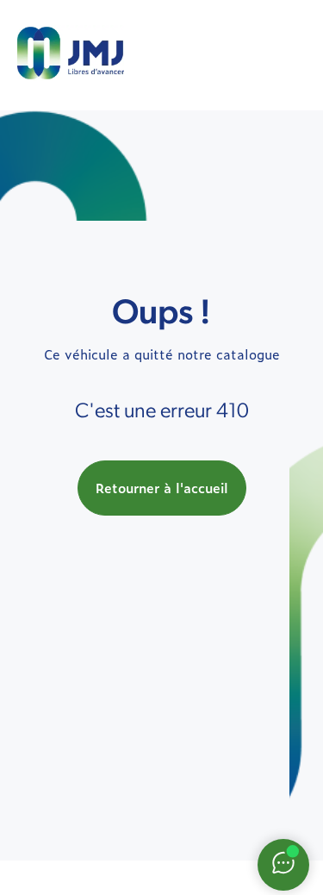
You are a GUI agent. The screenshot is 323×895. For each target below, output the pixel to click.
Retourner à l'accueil (162, 488)
